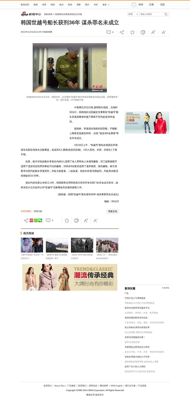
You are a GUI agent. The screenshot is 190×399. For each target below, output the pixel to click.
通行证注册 (130, 385)
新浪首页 (25, 5)
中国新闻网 (47, 32)
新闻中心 (31, 14)
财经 (53, 5)
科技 (70, 5)
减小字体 (164, 32)
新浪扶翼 (130, 288)
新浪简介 (48, 385)
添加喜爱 (132, 32)
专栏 (96, 5)
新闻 (36, 5)
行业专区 (165, 288)
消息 (162, 4)
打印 (143, 32)
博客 (79, 5)
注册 (151, 4)
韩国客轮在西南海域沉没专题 (68, 14)
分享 (122, 32)
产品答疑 (142, 385)
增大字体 (153, 32)
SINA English (117, 385)
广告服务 (71, 385)
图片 (87, 5)
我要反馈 (112, 211)
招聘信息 (93, 385)
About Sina (59, 385)
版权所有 (99, 395)
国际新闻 (48, 14)
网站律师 (104, 385)
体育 (44, 5)
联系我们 (82, 385)
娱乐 (61, 5)
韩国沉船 (38, 211)
